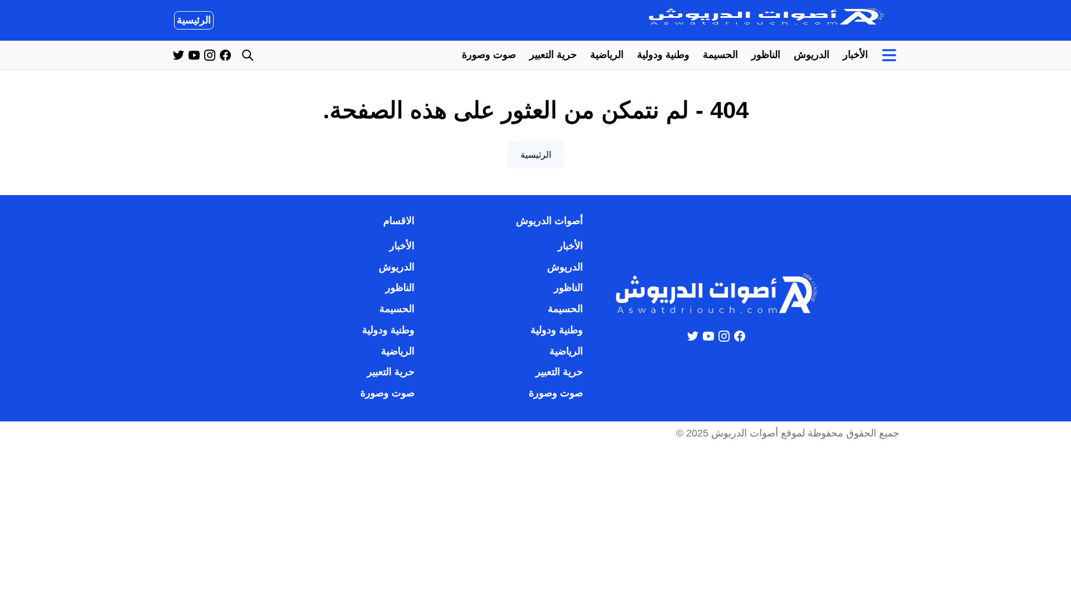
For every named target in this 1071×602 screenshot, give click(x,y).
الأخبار (855, 54)
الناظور (765, 54)
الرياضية (607, 54)
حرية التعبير (553, 54)
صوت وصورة (489, 54)
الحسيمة (720, 54)
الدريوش (811, 54)
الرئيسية (194, 20)
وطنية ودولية (663, 54)
